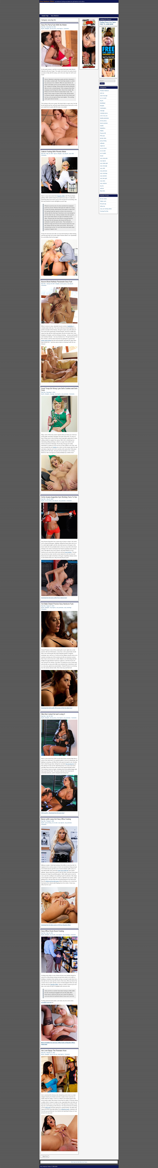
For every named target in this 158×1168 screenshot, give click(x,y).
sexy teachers (103, 175)
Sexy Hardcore (55, 16)
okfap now (102, 206)
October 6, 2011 (50, 821)
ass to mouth (103, 98)
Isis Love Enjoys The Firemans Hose (53, 1051)
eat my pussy (53, 28)
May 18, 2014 (49, 153)
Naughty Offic (60, 196)
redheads (102, 143)
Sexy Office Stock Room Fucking (52, 931)
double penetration (104, 118)
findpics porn (103, 201)
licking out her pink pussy (52, 881)
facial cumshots (104, 123)
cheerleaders (103, 108)
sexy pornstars (64, 394)
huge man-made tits (63, 870)
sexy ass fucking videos (106, 208)
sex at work (55, 822)
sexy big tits (60, 28)
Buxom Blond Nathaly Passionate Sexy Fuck (56, 282)
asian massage (103, 95)
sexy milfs (71, 153)
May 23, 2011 (49, 933)
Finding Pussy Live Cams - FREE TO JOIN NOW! (108, 23)
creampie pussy (104, 113)
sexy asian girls (104, 158)
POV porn (102, 135)
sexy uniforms (103, 183)
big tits (42, 28)
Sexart (101, 155)
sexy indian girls (104, 163)
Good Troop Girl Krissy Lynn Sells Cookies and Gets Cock (59, 389)
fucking (55, 447)
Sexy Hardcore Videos (47, 1)
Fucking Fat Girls (104, 211)
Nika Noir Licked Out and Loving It (53, 714)
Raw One (43, 27)
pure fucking (68, 552)
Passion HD (103, 133)
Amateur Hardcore (104, 90)
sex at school (48, 500)
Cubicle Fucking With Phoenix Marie (53, 152)
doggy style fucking (46, 340)
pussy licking (48, 822)
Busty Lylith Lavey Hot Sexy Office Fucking (56, 819)
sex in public (103, 153)
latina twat (48, 1107)
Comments (66, 28)
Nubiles (102, 130)
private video (103, 138)
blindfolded (102, 103)
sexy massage (103, 165)
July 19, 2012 (49, 716)
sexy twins (102, 181)
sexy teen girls (103, 178)
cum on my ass (53, 1054)
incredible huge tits (46, 1002)
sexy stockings (67, 607)
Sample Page (45, 16)
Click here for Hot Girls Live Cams (79, 1162)
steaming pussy (65, 1109)
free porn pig (103, 203)
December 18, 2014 (51, 27)
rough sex (102, 145)
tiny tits (102, 186)
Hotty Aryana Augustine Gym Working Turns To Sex (59, 497)
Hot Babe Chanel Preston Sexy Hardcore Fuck (57, 604)
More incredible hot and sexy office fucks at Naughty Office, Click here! (58, 1043)
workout (102, 188)
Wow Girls (102, 191)
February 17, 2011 (50, 1052)
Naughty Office (54, 984)
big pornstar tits (70, 764)
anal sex (102, 93)
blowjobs (47, 28)
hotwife (101, 125)
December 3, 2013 (50, 392)
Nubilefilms (70, 326)
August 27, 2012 (50, 606)
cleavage (52, 394)
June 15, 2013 (49, 499)
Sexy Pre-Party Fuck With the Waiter (54, 25)
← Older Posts (44, 1156)
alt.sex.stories (103, 198)
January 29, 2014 (50, 283)
